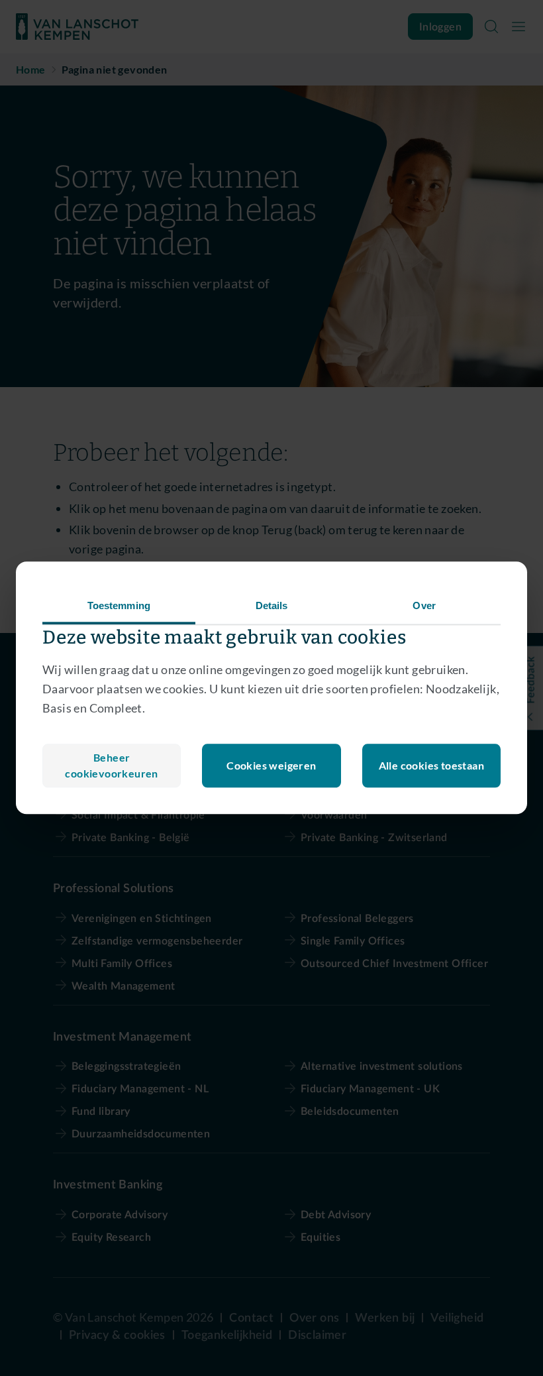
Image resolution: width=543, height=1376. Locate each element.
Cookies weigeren (271, 766)
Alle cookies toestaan (431, 766)
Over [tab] (424, 605)
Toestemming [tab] (118, 605)
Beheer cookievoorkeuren (111, 766)
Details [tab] (272, 605)
